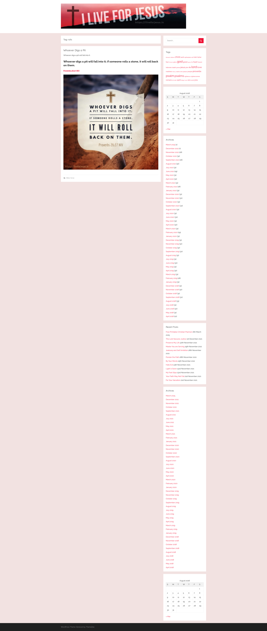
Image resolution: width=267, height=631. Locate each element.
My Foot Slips (171, 372)
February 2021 (171, 187)
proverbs (197, 71)
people (189, 71)
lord (194, 67)
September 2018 (172, 297)
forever (171, 62)
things (182, 80)
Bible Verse (70, 178)
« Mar (168, 129)
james (178, 67)
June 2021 (170, 171)
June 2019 (170, 263)
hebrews (169, 67)
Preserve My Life (173, 343)
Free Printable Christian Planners (179, 332)
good (185, 62)
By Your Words (172, 361)
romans (169, 80)
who (189, 80)
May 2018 (169, 313)
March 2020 (170, 229)
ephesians (188, 57)
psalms (179, 75)
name (178, 71)
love (199, 67)
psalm (170, 75)
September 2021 (172, 160)
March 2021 (170, 183)
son (175, 80)
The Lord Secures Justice (176, 339)
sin (173, 80)
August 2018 (171, 301)
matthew (169, 71)
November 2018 (172, 290)
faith (195, 57)
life (190, 67)
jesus (183, 67)
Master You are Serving (175, 346)
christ (177, 57)
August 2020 (171, 209)
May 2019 (169, 267)
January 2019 (171, 282)
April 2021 (170, 179)
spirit (179, 80)
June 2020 (170, 217)
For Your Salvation (173, 380)
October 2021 (171, 156)
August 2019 (171, 255)
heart (195, 62)
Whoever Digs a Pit (74, 50)
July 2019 (169, 259)
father (199, 57)
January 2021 (171, 190)
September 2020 (172, 206)
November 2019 (172, 244)
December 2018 (172, 286)
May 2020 (170, 221)
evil (192, 57)
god (180, 61)
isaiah (174, 67)
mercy (174, 71)
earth (182, 57)
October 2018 (171, 293)
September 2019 (172, 251)
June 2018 (170, 309)
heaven (200, 62)
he (192, 62)
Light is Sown (171, 369)
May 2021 (169, 175)
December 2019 (172, 240)
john (187, 67)
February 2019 (171, 278)
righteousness (195, 76)
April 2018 (170, 316)
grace (189, 62)
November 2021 (172, 152)
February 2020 (171, 232)
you (196, 80)
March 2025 (170, 145)
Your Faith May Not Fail (175, 376)
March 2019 (170, 274)
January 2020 (171, 236)
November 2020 (172, 198)
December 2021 (172, 148)
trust (186, 80)
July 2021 (169, 167)
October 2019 (171, 248)
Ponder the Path (172, 357)
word (192, 80)
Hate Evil (169, 365)
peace (185, 71)
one (181, 71)
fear (167, 62)
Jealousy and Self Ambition (177, 350)
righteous (187, 76)
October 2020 (171, 202)
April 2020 (170, 225)
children (172, 57)
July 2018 (169, 305)
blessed (168, 57)
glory (175, 62)
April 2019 (170, 271)
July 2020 (170, 213)
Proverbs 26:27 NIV (71, 71)
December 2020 (172, 194)
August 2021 (171, 164)
